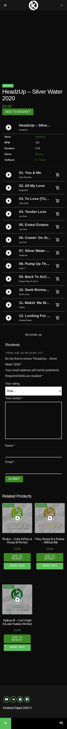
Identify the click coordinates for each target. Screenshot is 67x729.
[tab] (33, 335)
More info (17, 565)
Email (10, 462)
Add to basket (18, 111)
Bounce (7, 86)
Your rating (12, 383)
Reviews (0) (33, 334)
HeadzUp (40, 136)
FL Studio (40, 159)
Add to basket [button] (17, 557)
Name (10, 445)
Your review (14, 398)
